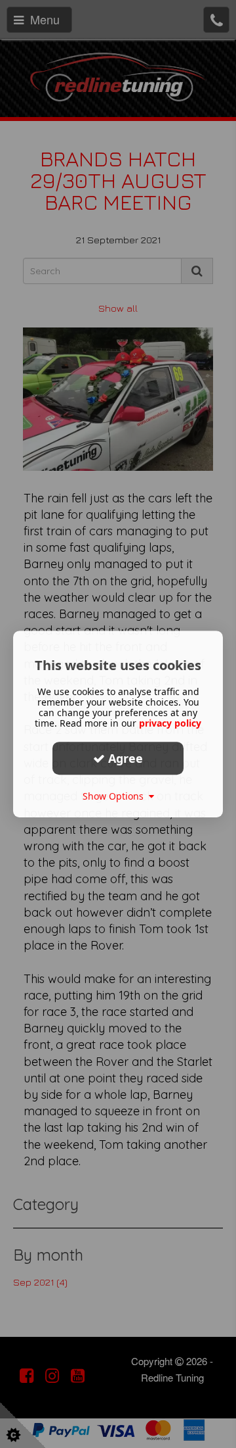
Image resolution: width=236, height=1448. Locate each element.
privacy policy (170, 723)
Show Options (116, 796)
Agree (124, 758)
